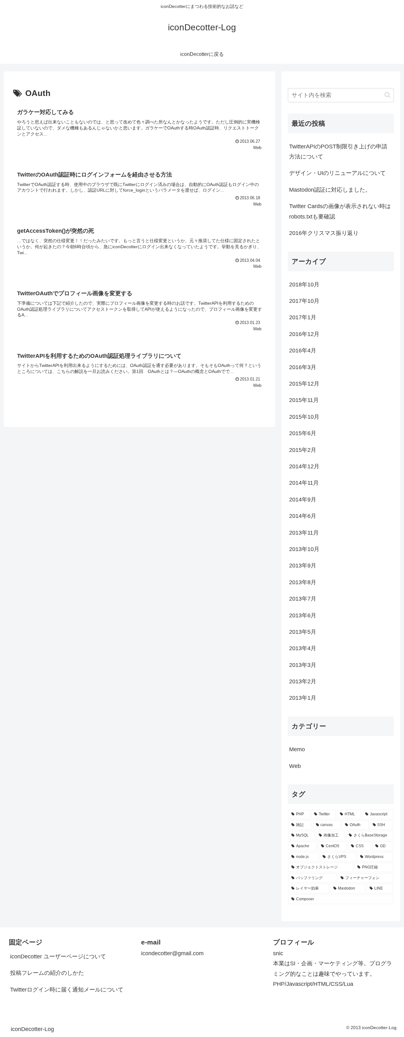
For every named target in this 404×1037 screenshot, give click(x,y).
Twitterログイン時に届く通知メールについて (66, 989)
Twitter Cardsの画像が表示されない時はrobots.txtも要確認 (340, 211)
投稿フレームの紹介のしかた (47, 973)
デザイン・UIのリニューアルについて (337, 173)
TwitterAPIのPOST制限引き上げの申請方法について (338, 151)
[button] (387, 95)
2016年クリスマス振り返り (324, 233)
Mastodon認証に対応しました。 (330, 190)
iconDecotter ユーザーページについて (58, 956)
